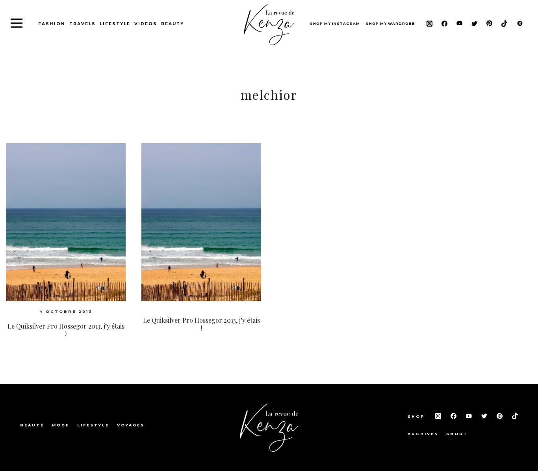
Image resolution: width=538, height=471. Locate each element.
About (457, 434)
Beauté (32, 425)
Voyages (131, 425)
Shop (417, 416)
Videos (145, 23)
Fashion (51, 23)
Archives (423, 434)
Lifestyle (115, 23)
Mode (60, 425)
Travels (82, 23)
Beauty (172, 23)
